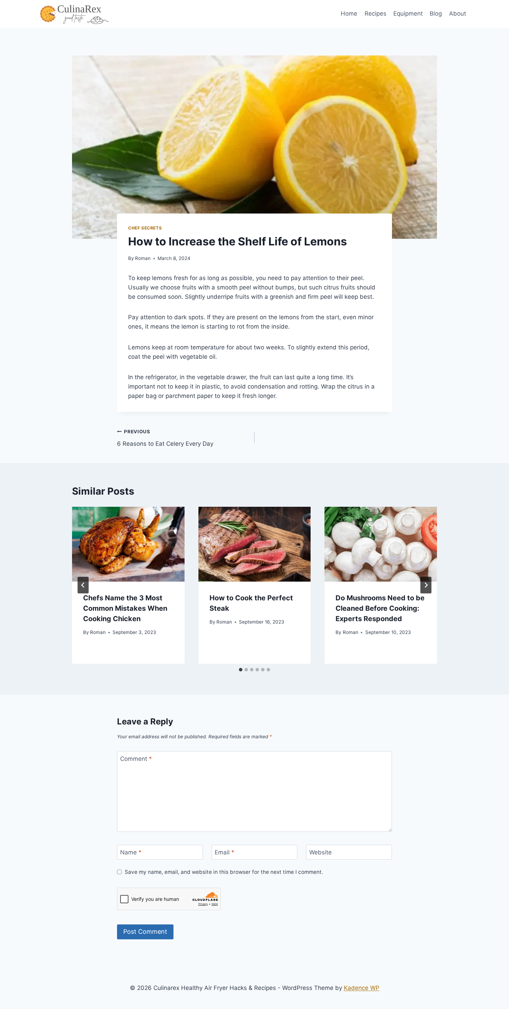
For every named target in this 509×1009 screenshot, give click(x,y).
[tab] (240, 669)
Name (131, 852)
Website (320, 852)
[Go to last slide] (83, 585)
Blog (436, 13)
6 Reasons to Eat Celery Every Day (165, 438)
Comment (136, 758)
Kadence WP (361, 987)
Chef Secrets (145, 227)
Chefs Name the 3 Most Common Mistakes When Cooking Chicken (125, 608)
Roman (143, 258)
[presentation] (128, 544)
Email (224, 852)
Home (349, 13)
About (457, 13)
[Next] (425, 585)
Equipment (408, 13)
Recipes (375, 13)
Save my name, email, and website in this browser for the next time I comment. (224, 872)
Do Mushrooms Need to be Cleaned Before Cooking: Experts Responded (380, 608)
